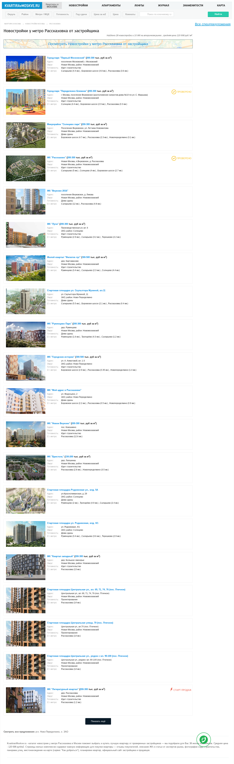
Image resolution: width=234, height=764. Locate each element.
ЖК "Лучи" (53, 224)
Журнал (163, 5)
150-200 (69, 456)
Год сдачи (81, 14)
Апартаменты (111, 5)
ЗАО (66, 731)
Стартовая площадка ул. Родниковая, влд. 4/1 (72, 523)
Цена (115, 14)
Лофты (139, 5)
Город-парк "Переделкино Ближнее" (67, 91)
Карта (221, 5)
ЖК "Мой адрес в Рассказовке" (64, 390)
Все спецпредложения (213, 24)
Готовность (62, 14)
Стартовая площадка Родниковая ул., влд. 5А (72, 490)
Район (25, 14)
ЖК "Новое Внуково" (58, 423)
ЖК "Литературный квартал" (63, 689)
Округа (11, 14)
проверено (184, 92)
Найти (218, 14)
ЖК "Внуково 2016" (57, 191)
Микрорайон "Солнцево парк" (64, 124)
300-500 (86, 257)
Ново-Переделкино (50, 731)
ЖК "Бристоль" (55, 456)
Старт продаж (182, 690)
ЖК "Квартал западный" (60, 556)
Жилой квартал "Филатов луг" (64, 257)
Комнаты (130, 14)
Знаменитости (193, 5)
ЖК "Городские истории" (61, 357)
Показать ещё (98, 721)
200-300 (90, 58)
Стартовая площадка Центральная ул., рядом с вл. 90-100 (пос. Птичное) (87, 656)
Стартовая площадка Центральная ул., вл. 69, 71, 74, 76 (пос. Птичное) (86, 589)
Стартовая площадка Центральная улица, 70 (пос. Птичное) (80, 623)
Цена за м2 (100, 14)
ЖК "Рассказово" (56, 157)
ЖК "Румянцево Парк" (59, 324)
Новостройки (78, 5)
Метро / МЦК (42, 14)
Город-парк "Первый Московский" (66, 58)
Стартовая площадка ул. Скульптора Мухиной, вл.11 (76, 290)
